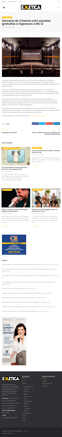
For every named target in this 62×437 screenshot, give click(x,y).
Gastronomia (27, 396)
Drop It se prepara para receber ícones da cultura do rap (46, 151)
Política (26, 403)
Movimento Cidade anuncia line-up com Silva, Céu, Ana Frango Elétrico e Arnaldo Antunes (27, 269)
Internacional (27, 401)
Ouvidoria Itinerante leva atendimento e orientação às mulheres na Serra (23, 306)
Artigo (23, 420)
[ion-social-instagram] (59, 1)
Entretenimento (7, 17)
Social (23, 418)
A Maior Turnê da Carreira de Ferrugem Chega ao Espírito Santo (15, 210)
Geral (25, 399)
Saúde (25, 406)
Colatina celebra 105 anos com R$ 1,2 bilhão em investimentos (19, 311)
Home (24, 381)
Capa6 (7, 124)
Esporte (26, 394)
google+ (49, 123)
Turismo (26, 411)
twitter (42, 123)
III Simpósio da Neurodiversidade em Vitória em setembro (18, 297)
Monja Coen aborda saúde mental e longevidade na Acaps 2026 (20, 302)
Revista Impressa (12, 1)
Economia (26, 391)
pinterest (57, 123)
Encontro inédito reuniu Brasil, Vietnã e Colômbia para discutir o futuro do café (24, 264)
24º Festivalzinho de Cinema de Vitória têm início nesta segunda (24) (14, 168)
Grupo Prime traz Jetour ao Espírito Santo (13, 288)
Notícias (24, 383)
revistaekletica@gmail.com (9, 417)
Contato (20, 1)
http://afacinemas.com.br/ (37, 116)
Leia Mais (5, 184)
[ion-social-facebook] (56, 1)
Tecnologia (27, 408)
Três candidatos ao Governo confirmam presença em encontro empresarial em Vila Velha (27, 282)
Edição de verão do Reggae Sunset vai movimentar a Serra (44, 210)
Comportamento (29, 387)
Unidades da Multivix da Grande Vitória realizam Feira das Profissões (21, 293)
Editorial (4, 1)
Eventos (24, 415)
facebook (35, 123)
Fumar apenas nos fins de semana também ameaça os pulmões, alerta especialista (26, 275)
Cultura (26, 389)
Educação (5, 148)
